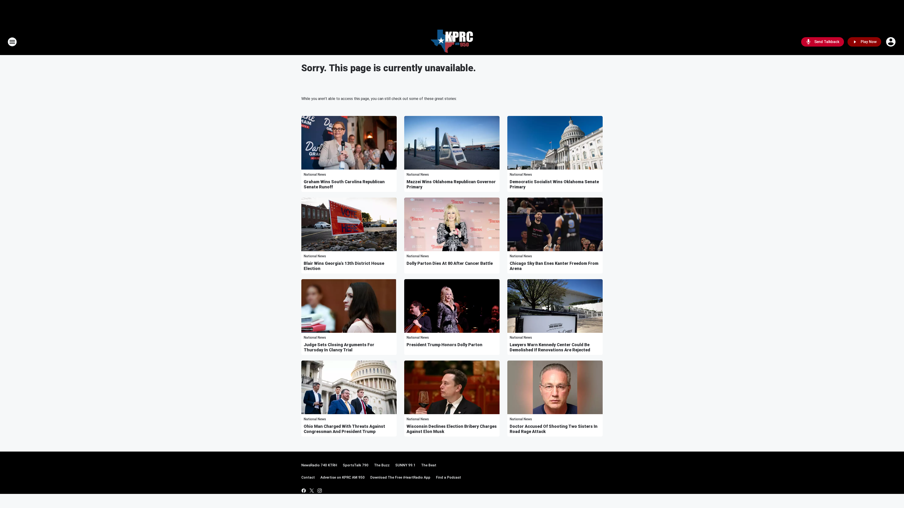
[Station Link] (452, 42)
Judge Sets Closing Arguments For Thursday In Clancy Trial (339, 347)
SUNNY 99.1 (405, 465)
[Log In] (891, 42)
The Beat (428, 465)
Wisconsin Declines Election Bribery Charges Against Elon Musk (452, 429)
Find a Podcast (448, 477)
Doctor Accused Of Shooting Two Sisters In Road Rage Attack (553, 429)
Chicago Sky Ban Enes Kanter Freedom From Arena (554, 266)
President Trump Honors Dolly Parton (444, 344)
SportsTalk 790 (355, 465)
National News (315, 174)
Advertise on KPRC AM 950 (342, 477)
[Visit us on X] (312, 490)
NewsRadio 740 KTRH (319, 465)
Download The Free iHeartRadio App (400, 477)
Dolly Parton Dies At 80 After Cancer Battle (450, 263)
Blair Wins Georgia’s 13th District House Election (344, 266)
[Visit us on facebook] (304, 490)
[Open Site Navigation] (12, 42)
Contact (308, 477)
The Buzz (382, 465)
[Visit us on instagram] (320, 490)
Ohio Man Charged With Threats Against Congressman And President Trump (344, 429)
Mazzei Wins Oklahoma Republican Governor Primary (451, 184)
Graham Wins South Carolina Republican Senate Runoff (344, 184)
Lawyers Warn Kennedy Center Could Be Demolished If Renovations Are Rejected (550, 347)
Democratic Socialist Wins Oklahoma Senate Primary (554, 184)
